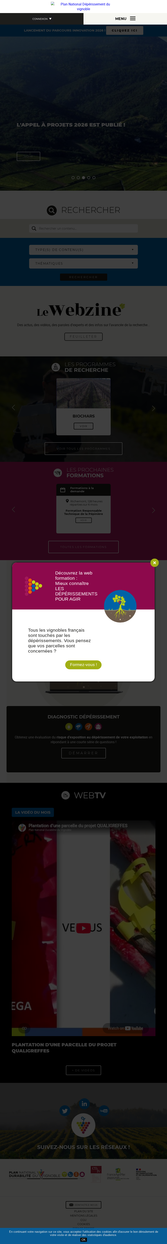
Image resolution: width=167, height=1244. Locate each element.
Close (154, 562)
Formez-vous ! (83, 664)
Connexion (40, 18)
